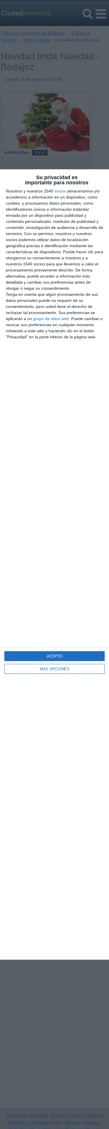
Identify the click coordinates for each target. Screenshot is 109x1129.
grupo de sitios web (51, 318)
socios (60, 191)
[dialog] (54, 564)
